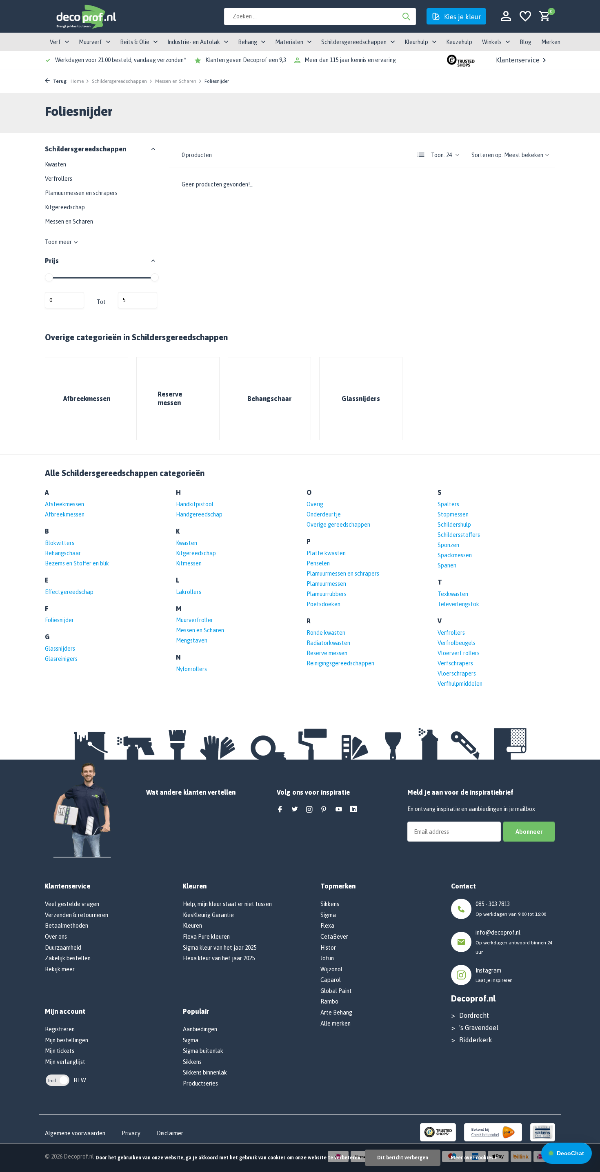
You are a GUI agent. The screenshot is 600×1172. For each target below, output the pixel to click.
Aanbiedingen (200, 1029)
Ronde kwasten (326, 632)
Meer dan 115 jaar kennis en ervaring (350, 60)
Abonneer (529, 831)
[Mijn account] (505, 16)
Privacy (131, 1133)
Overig (315, 504)
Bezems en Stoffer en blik (77, 563)
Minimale (64, 300)
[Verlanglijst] (525, 16)
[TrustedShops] (438, 1132)
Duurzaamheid (63, 947)
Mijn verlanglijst (65, 1062)
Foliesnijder (59, 620)
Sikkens (192, 1062)
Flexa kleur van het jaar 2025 (219, 958)
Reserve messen (327, 653)
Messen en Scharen (175, 81)
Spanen (447, 565)
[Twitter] (294, 810)
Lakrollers (188, 592)
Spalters (448, 504)
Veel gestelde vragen (72, 904)
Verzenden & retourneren (76, 915)
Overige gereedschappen (338, 524)
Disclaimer (170, 1133)
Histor (328, 947)
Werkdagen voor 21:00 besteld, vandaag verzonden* (120, 60)
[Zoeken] (406, 16)
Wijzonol (331, 969)
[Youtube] (339, 810)
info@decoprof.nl (498, 932)
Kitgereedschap (65, 207)
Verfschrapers (455, 663)
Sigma (190, 1040)
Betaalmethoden (66, 925)
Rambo (329, 1001)
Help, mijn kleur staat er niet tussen (227, 904)
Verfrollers (58, 178)
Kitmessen (189, 563)
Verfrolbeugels (457, 643)
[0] (542, 16)
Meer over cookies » (474, 1158)
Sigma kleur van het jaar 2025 (219, 947)
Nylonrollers (191, 669)
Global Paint (336, 991)
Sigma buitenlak (203, 1051)
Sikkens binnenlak (205, 1072)
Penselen (318, 563)
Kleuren (192, 925)
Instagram (488, 970)
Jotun (327, 958)
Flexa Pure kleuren (206, 936)
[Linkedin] (353, 810)
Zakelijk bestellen (68, 958)
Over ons (56, 936)
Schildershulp (454, 524)
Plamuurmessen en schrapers (81, 193)
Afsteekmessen (64, 504)
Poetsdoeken (323, 604)
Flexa (327, 925)
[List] (421, 155)
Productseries (200, 1083)
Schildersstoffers (459, 535)
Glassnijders (60, 648)
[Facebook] (280, 810)
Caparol (330, 980)
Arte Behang (336, 1012)
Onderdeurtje (324, 514)
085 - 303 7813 (493, 904)
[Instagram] (309, 810)
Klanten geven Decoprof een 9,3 (245, 60)
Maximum (137, 300)
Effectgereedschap (69, 592)
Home (77, 81)
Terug (59, 81)
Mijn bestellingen (66, 1040)
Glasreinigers (61, 659)
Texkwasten (453, 594)
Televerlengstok (458, 604)
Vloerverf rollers (459, 653)
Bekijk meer (60, 969)
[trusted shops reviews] (460, 60)
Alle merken (335, 1023)
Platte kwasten (326, 553)
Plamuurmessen (326, 583)
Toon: (438, 155)
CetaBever (334, 936)
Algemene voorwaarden (75, 1133)
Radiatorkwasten (328, 643)
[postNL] (493, 1132)
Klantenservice (518, 60)
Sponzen (448, 545)
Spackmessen (455, 555)
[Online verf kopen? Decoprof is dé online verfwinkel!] (86, 16)
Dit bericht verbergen (402, 1158)
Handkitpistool (194, 504)
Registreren (60, 1029)
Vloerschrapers (457, 673)
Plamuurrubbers (327, 594)
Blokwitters (59, 543)
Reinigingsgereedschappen (340, 663)
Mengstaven (191, 640)
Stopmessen (453, 514)
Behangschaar (63, 553)
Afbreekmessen (64, 514)
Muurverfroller (194, 620)
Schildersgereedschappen (119, 81)
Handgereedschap (199, 514)
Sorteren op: (487, 155)
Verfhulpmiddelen (460, 683)
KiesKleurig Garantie (208, 915)
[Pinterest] (324, 810)
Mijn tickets (59, 1051)
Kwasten (55, 164)
